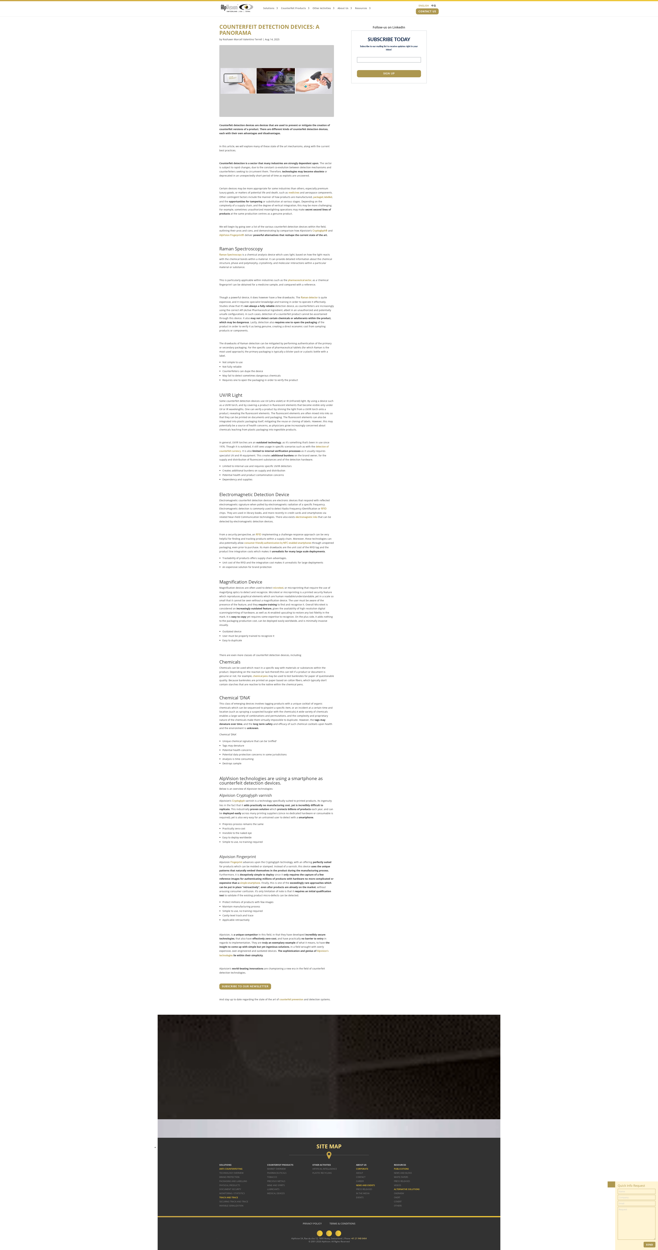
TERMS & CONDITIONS (342, 1223)
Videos (397, 1185)
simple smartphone (250, 883)
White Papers (401, 1177)
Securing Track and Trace (233, 1201)
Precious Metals (276, 1181)
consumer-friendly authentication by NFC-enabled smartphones (277, 543)
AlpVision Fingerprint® (231, 235)
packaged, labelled (322, 197)
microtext (278, 588)
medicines (294, 193)
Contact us (427, 11)
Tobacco (272, 1177)
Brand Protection (229, 1177)
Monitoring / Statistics (232, 1193)
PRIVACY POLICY (312, 1223)
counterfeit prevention (291, 999)
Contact (360, 1177)
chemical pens (260, 676)
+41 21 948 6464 (359, 1238)
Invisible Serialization (231, 1205)
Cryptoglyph (238, 801)
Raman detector (309, 297)
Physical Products (229, 1185)
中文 (433, 5)
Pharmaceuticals (277, 1173)
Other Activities (322, 8)
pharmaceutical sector (299, 280)
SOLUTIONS (225, 1164)
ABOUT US (361, 1164)
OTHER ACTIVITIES (321, 1164)
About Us (343, 8)
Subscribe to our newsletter (245, 986)
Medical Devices (276, 1193)
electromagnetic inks (306, 517)
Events (360, 1197)
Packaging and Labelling (233, 1181)
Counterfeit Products (293, 8)
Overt (397, 1197)
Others (398, 1205)
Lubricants (273, 1189)
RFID (324, 509)
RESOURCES (400, 1164)
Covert (398, 1201)
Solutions (268, 8)
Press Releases (364, 1189)
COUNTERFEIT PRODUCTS (280, 1164)
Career (360, 1181)
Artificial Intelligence (324, 1168)
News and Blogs (403, 1173)
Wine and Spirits (276, 1185)
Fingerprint (236, 862)
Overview (399, 1193)
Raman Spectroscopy (230, 255)
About (359, 1173)
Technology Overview (231, 1173)
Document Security (230, 1189)
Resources (361, 8)
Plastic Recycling (322, 1173)
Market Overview (276, 1168)
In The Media (363, 1193)
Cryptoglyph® (320, 231)
